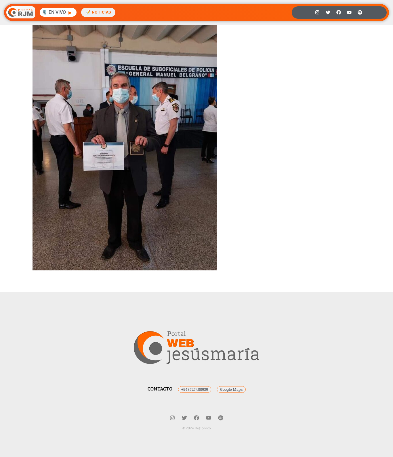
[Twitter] (328, 12)
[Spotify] (360, 12)
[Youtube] (349, 12)
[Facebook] (338, 12)
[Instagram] (317, 12)
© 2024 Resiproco (196, 428)
